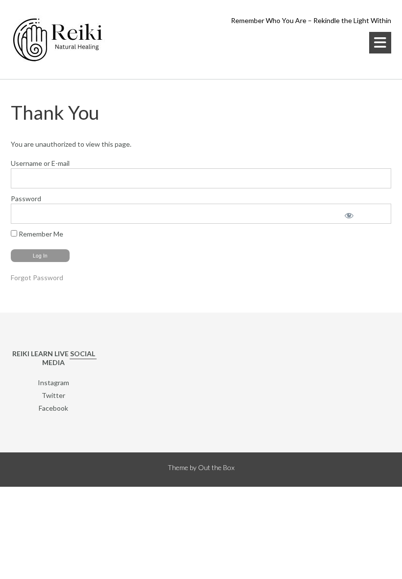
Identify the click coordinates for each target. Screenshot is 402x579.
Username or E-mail (40, 163)
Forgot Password (37, 277)
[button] (380, 42)
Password (26, 198)
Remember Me (40, 234)
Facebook (53, 408)
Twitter (53, 395)
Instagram (53, 382)
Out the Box (216, 467)
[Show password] (361, 214)
